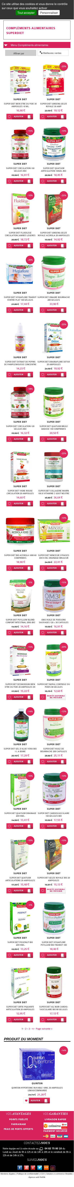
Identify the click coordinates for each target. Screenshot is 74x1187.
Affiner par (18, 53)
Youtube (27, 1168)
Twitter (40, 1168)
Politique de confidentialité (28, 1174)
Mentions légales (8, 1174)
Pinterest (34, 1168)
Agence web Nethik (36, 1177)
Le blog (47, 1168)
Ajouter (18, 116)
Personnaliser (49, 13)
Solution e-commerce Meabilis (59, 1174)
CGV (42, 1174)
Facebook (20, 1168)
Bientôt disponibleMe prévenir (56, 697)
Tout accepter (26, 13)
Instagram (54, 1168)
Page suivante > (44, 1028)
